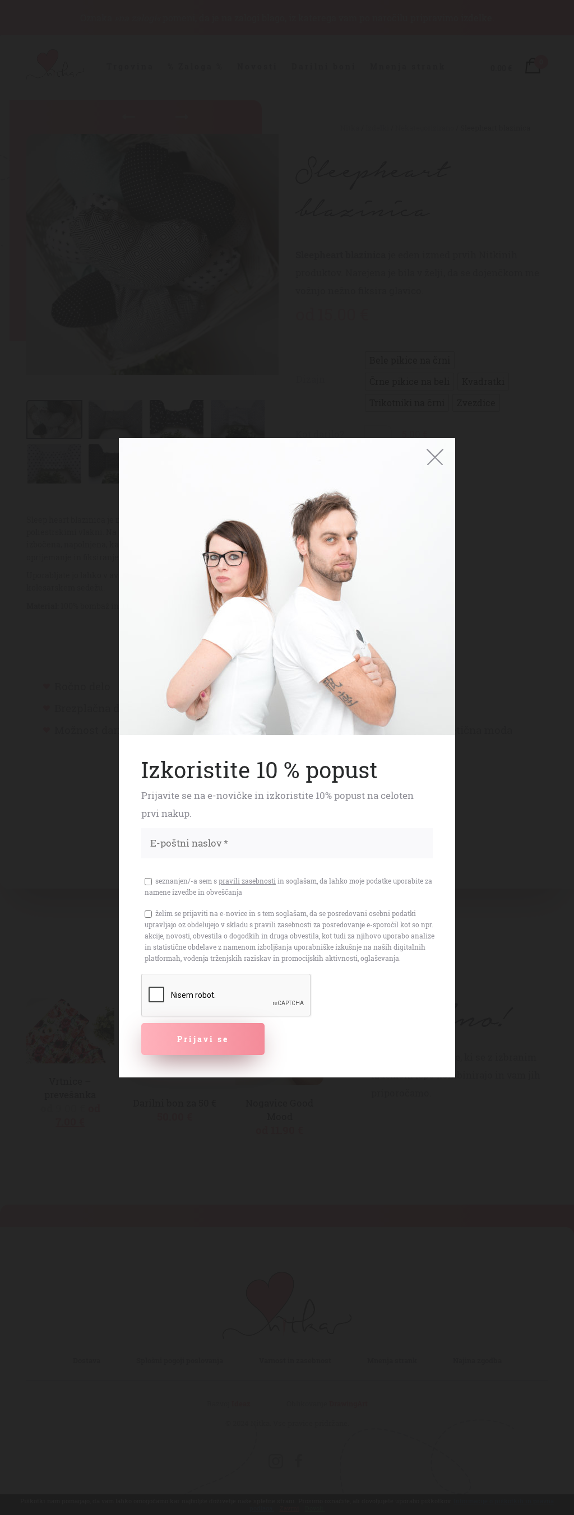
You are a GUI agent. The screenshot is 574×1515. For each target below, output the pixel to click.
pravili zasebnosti (247, 880)
